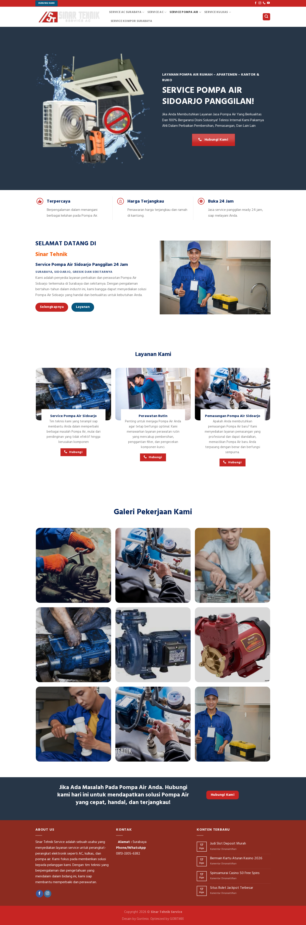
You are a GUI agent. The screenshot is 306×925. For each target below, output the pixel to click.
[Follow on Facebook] (255, 3)
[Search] (266, 17)
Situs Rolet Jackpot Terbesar (231, 888)
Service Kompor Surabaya (131, 21)
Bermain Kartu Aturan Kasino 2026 (236, 858)
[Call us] (264, 3)
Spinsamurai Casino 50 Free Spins (235, 873)
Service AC (155, 12)
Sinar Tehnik (51, 254)
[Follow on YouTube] (268, 3)
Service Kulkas (216, 12)
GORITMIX (177, 919)
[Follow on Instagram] (260, 3)
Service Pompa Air (184, 12)
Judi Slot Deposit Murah (228, 844)
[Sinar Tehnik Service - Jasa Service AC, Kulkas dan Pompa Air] (68, 16)
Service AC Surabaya (125, 12)
